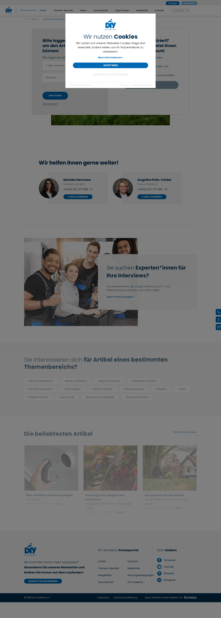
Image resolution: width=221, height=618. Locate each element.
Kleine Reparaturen (134, 389)
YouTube (168, 567)
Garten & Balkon (72, 389)
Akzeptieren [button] (110, 65)
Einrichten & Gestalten (40, 389)
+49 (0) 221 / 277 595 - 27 (152, 189)
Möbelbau (161, 389)
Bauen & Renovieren (109, 380)
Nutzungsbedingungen (140, 575)
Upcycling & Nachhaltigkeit (100, 397)
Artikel (34, 19)
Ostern (182, 389)
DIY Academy (135, 582)
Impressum (124, 85)
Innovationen (106, 582)
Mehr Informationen (110, 57)
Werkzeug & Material (137, 397)
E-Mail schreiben (78, 196)
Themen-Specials (108, 568)
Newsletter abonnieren (43, 581)
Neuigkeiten (105, 575)
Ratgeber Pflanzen (38, 397)
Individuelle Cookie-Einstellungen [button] (110, 74)
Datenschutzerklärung (142, 85)
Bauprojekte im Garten (144, 380)
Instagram (169, 580)
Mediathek (133, 568)
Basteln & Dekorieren (76, 380)
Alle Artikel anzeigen (185, 432)
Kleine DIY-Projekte (103, 389)
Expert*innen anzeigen (120, 296)
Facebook (169, 560)
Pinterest (168, 573)
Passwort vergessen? (50, 104)
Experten (132, 561)
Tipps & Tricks (67, 397)
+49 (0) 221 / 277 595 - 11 (77, 189)
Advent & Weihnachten (41, 380)
